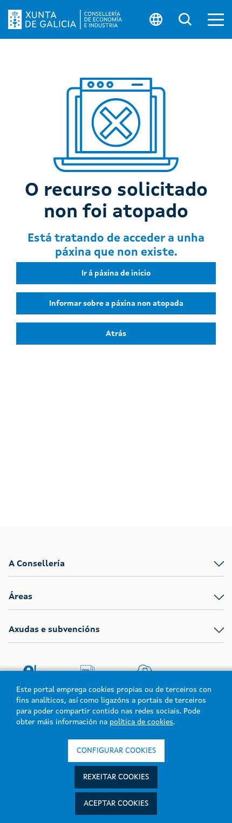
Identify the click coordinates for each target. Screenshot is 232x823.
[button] (216, 19)
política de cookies (141, 722)
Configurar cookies (116, 751)
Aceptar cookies (116, 803)
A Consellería (37, 564)
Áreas (20, 597)
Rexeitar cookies (116, 777)
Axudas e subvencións (54, 630)
